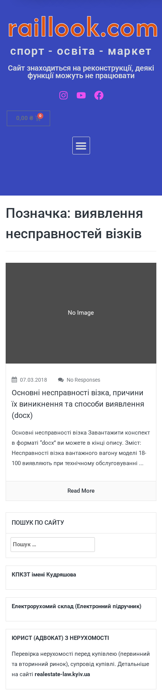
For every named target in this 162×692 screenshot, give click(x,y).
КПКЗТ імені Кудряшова (44, 574)
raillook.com (83, 26)
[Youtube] (81, 95)
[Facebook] (98, 95)
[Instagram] (63, 95)
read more (81, 490)
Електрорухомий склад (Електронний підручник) (76, 606)
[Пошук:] (52, 544)
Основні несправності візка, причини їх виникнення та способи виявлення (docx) (78, 404)
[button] (81, 145)
